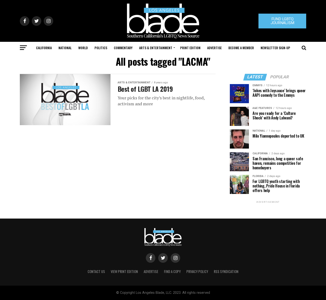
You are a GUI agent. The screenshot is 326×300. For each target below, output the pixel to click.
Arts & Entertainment (155, 47)
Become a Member (241, 47)
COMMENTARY (123, 47)
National (65, 47)
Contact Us (96, 271)
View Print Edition (124, 271)
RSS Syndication (226, 271)
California (44, 47)
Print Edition (190, 47)
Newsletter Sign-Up (275, 47)
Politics (101, 47)
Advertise (214, 47)
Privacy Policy (197, 271)
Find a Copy (172, 271)
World (83, 47)
